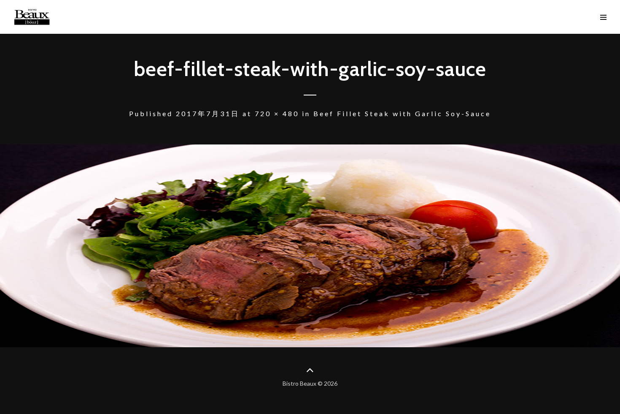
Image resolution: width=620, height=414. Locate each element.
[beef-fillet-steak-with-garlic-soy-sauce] (310, 245)
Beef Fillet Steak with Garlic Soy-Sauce (402, 113)
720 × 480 (277, 113)
